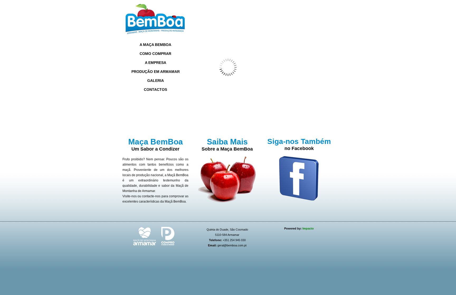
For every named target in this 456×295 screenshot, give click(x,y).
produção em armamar (155, 71)
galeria (155, 80)
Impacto (308, 228)
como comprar (155, 53)
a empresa (155, 62)
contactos (155, 89)
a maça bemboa (155, 45)
